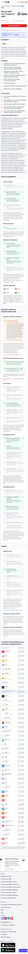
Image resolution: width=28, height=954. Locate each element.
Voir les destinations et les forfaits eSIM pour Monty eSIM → (13, 379)
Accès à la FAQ (9, 869)
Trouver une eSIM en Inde (8, 898)
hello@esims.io (6, 922)
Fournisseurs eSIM (6, 879)
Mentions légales (6, 937)
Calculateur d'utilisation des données (11, 904)
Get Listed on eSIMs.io (8, 925)
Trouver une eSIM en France (9, 881)
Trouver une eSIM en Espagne (9, 890)
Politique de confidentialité (8, 932)
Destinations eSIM (6, 876)
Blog (2, 910)
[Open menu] (2, 2)
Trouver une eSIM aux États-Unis (10, 884)
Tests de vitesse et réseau (18, 20)
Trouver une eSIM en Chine (8, 892)
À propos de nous (6, 907)
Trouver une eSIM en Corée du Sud (11, 887)
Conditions (4, 934)
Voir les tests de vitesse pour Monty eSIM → (12, 354)
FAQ (2, 913)
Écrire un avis (23, 950)
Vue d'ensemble (5, 20)
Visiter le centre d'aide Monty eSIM (11, 610)
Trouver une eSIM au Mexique (9, 895)
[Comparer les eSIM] (18, 2)
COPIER (23, 34)
